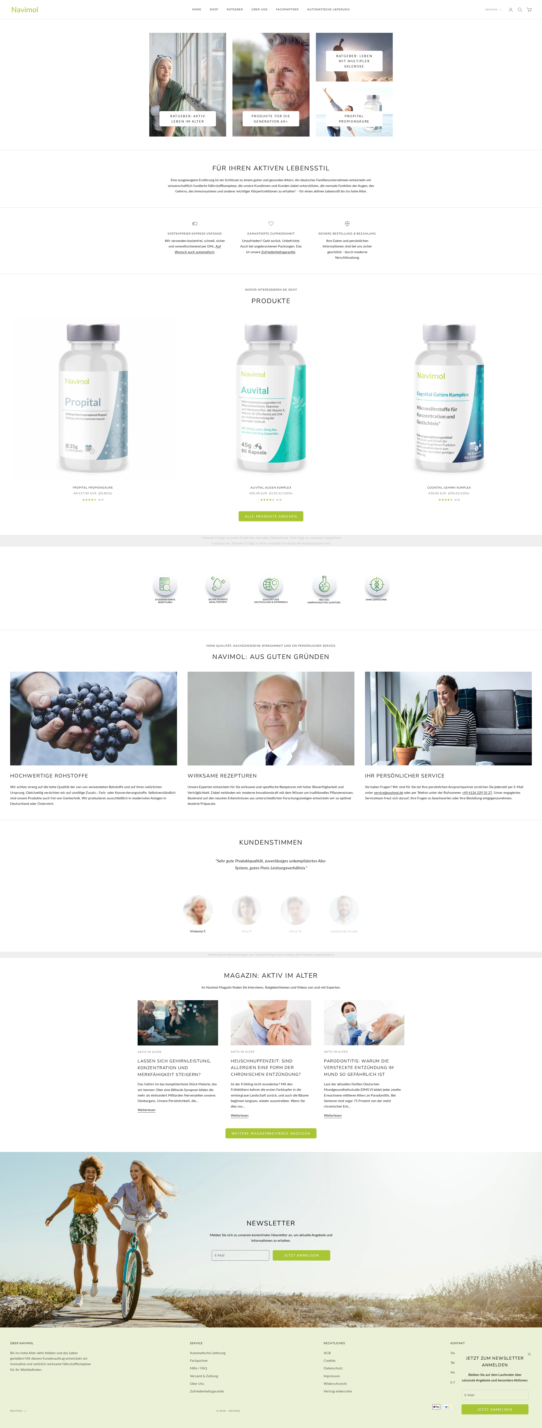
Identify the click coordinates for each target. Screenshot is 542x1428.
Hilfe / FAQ (198, 1368)
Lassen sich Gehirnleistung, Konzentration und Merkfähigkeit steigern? (174, 1067)
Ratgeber (235, 9)
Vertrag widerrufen (338, 1391)
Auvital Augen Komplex (270, 488)
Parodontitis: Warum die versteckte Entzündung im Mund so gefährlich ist (359, 1067)
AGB (327, 1353)
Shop (214, 9)
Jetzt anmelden (495, 1409)
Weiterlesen (146, 1110)
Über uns (259, 9)
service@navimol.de (388, 792)
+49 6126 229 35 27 (477, 792)
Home (196, 9)
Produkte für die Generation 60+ (271, 118)
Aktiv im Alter (150, 1052)
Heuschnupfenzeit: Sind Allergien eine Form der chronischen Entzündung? (266, 1067)
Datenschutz (333, 1368)
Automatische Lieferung (328, 9)
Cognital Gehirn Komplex (449, 488)
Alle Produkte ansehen (271, 516)
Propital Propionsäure (354, 118)
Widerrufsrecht (335, 1383)
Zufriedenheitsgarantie (278, 252)
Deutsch (491, 9)
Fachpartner (287, 9)
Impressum (332, 1376)
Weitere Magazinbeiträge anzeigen (271, 1133)
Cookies (330, 1360)
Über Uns (197, 1383)
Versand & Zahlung (204, 1376)
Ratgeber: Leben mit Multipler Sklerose (354, 61)
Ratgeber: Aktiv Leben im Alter (187, 118)
